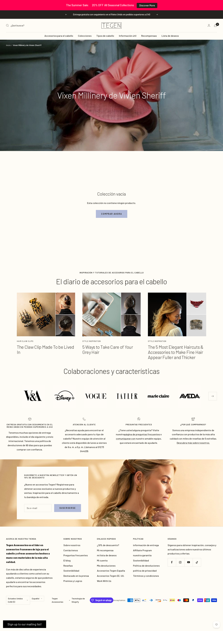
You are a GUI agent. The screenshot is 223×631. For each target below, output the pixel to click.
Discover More (147, 5)
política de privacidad (145, 570)
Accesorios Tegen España (111, 570)
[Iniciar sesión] (209, 25)
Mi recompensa (105, 550)
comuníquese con (125, 438)
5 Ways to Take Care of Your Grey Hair (107, 349)
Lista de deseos (170, 35)
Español (35, 598)
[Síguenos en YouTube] (188, 562)
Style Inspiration (91, 341)
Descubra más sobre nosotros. (193, 442)
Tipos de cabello (105, 35)
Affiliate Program (142, 550)
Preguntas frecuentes (75, 555)
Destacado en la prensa (76, 575)
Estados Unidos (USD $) (15, 600)
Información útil (127, 35)
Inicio (8, 45)
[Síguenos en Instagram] (180, 562)
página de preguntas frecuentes (142, 434)
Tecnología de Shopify (78, 600)
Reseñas (68, 565)
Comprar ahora (111, 214)
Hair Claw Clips (25, 341)
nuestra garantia (142, 555)
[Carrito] (215, 25)
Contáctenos (70, 550)
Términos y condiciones (146, 575)
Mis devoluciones (106, 565)
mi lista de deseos (107, 555)
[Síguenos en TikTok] (197, 562)
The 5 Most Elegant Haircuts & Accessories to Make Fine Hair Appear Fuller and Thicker (175, 352)
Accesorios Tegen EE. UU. (110, 575)
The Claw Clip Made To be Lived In (45, 349)
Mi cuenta (102, 560)
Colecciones (84, 35)
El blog (67, 560)
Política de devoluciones (146, 565)
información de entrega (146, 545)
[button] (24, 624)
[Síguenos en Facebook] (172, 562)
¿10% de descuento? (108, 545)
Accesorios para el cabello (58, 35)
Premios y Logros (72, 580)
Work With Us (104, 580)
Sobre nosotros (71, 545)
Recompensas (149, 35)
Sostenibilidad (71, 570)
